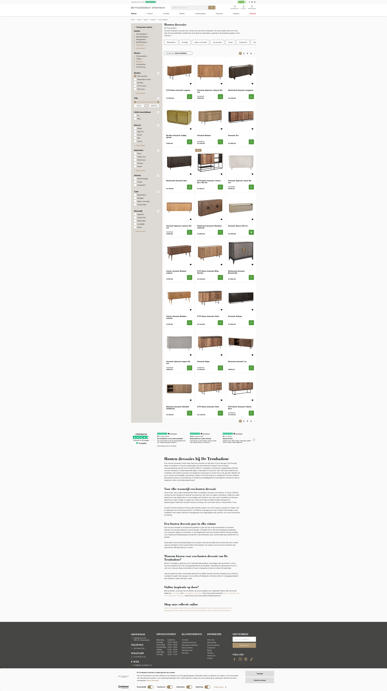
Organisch (141, 185)
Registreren (244, 645)
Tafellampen (196, 610)
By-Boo (140, 83)
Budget (140, 198)
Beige (139, 128)
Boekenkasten (142, 37)
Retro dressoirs (209, 610)
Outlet (210, 658)
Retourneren (187, 648)
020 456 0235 (138, 648)
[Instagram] (240, 659)
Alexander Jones (144, 79)
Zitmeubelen (141, 56)
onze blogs (175, 593)
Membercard (187, 650)
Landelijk (141, 224)
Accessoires (140, 64)
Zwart (139, 135)
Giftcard (185, 653)
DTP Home (141, 86)
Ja (138, 115)
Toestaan (260, 673)
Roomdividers (198, 608)
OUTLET (253, 14)
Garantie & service (189, 642)
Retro (139, 227)
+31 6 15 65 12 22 (139, 657)
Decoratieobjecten (182, 610)
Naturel (140, 132)
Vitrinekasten (141, 34)
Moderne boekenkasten (215, 608)
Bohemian (141, 221)
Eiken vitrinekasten (172, 608)
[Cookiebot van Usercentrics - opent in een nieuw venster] (123, 687)
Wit (138, 138)
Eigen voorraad (143, 201)
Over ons (210, 640)
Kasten (139, 62)
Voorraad (166, 14)
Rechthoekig (142, 179)
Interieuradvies (200, 14)
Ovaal (139, 182)
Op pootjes (141, 205)
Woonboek (211, 642)
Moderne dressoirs (223, 610)
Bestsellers (141, 195)
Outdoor (150, 14)
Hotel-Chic (141, 218)
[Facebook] (234, 659)
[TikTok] (251, 659)
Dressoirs (140, 45)
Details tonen (218, 687)
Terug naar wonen (144, 27)
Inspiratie (236, 14)
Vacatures (211, 656)
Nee (139, 119)
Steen (139, 166)
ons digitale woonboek (193, 593)
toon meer (140, 48)
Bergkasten (141, 39)
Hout (139, 154)
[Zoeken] (211, 7)
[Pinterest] (246, 659)
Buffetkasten (141, 42)
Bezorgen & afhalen (190, 645)
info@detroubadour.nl (143, 665)
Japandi (140, 214)
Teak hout (141, 157)
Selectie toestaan (260, 680)
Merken (182, 14)
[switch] (170, 687)
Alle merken (142, 76)
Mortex (140, 163)
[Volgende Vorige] (254, 53)
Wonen (134, 14)
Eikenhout (141, 160)
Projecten (219, 14)
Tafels (138, 59)
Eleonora (141, 89)
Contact (185, 640)
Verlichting (140, 67)
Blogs (209, 650)
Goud (139, 141)
